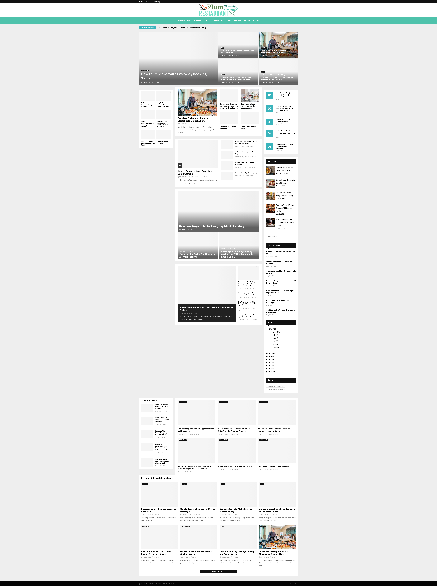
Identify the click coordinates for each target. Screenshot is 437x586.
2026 (270, 329)
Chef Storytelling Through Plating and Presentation (283, 95)
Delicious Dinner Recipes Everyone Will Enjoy (178, 78)
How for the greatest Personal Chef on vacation (284, 146)
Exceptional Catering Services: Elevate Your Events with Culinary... (229, 106)
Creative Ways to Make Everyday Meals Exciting (211, 226)
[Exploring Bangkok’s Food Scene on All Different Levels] (198, 245)
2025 (270, 353)
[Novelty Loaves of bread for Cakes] (277, 450)
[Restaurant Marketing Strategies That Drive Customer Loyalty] (248, 273)
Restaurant (249, 20)
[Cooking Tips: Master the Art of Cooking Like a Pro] (227, 144)
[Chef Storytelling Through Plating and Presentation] (238, 537)
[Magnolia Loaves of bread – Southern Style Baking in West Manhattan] (196, 450)
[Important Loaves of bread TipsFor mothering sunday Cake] (277, 412)
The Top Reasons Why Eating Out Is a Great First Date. (248, 304)
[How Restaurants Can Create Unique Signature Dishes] (207, 285)
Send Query (156, 2)
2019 (270, 372)
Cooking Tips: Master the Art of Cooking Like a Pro (247, 142)
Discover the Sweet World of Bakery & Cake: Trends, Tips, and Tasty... (235, 430)
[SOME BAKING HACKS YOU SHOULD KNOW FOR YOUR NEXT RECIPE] (163, 114)
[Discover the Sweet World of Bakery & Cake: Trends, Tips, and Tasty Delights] (237, 412)
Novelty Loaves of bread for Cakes (273, 466)
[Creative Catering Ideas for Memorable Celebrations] (197, 102)
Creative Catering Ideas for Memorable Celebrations (193, 119)
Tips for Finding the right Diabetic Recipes (148, 143)
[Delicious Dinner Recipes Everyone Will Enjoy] (148, 96)
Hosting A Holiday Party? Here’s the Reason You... (248, 106)
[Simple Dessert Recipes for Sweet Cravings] (163, 96)
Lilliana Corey (183, 177)
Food (229, 20)
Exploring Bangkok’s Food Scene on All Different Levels (187, 28)
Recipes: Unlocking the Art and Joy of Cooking (148, 124)
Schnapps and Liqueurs (276, 389)
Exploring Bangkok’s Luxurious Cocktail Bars (247, 294)
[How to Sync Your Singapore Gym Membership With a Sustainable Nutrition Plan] (239, 245)
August (275, 332)
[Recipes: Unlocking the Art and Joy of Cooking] (148, 114)
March (275, 347)
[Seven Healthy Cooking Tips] (227, 176)
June (274, 338)
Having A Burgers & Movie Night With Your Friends (248, 316)
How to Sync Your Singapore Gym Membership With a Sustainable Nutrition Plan (237, 254)
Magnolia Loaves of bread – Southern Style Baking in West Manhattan (194, 467)
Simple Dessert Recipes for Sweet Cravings (162, 104)
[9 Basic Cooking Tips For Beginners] (227, 155)
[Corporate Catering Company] (229, 118)
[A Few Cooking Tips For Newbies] (227, 165)
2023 (270, 359)
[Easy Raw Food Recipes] (163, 134)
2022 (270, 362)
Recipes (237, 20)
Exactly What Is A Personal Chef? (282, 121)
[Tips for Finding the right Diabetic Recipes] (148, 134)
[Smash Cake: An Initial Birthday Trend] (237, 450)
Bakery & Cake (184, 20)
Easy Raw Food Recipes (162, 142)
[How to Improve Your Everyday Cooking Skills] (198, 154)
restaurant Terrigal (275, 386)
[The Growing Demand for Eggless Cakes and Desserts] (196, 412)
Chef (206, 20)
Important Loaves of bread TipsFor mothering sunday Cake (274, 430)
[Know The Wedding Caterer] (250, 118)
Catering (197, 20)
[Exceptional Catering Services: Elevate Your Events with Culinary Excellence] (229, 95)
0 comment (195, 434)
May (274, 341)
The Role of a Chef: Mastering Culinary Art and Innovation (285, 108)
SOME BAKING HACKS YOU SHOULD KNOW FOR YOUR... (162, 124)
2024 (270, 356)
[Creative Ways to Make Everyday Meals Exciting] (218, 211)
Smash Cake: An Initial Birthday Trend (235, 466)
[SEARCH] (293, 236)
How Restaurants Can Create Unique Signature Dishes (162, 461)
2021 (270, 365)
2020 (270, 369)
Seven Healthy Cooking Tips (246, 173)
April (274, 344)
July (274, 335)
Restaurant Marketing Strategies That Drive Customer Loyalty (246, 284)
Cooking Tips (217, 20)
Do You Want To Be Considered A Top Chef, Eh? (285, 133)
